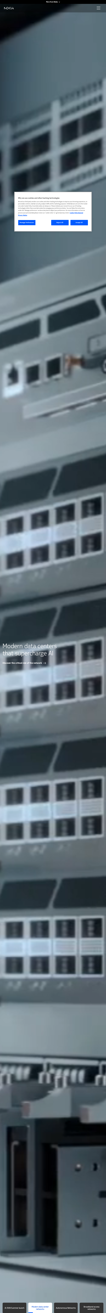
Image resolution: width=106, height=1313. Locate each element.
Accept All (79, 223)
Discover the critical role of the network (22, 663)
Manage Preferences (27, 223)
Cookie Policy (74, 213)
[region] (53, 212)
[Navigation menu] (99, 8)
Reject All (59, 223)
